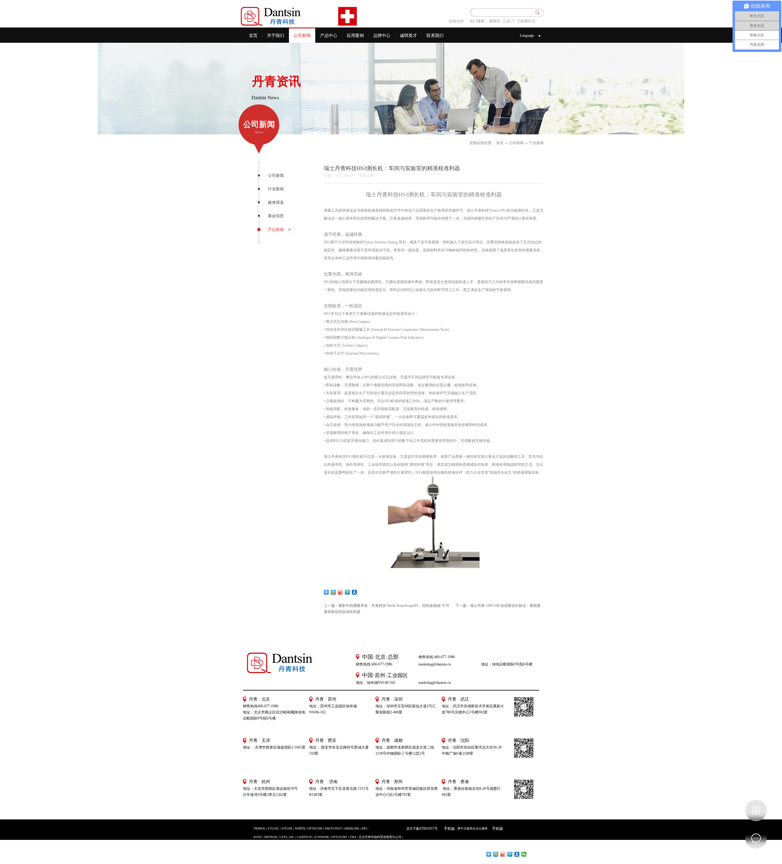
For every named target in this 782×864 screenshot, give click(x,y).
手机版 (448, 828)
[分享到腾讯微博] (347, 592)
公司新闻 (516, 143)
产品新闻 (536, 143)
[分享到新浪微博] (340, 592)
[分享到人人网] (354, 592)
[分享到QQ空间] (333, 592)
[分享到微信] (524, 854)
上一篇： (386, 605)
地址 (445, 747)
